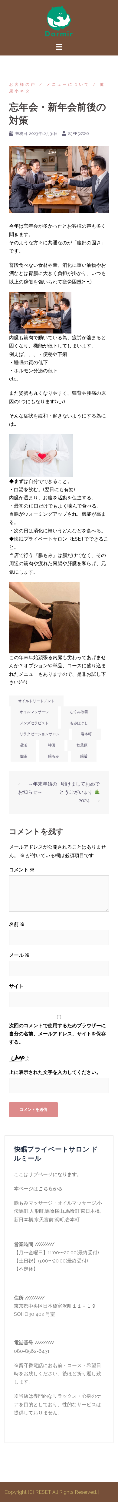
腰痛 (23, 756)
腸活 (83, 756)
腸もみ (53, 756)
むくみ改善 (79, 712)
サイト (16, 986)
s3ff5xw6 (78, 133)
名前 (17, 924)
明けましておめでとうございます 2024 (79, 792)
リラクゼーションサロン (40, 734)
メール (19, 955)
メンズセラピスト (34, 723)
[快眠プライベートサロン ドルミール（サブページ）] (58, 21)
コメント (21, 870)
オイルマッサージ (34, 712)
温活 (23, 745)
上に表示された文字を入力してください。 (55, 1072)
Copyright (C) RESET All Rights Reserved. (51, 1492)
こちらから (50, 1189)
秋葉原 (82, 745)
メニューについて (68, 84)
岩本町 (86, 734)
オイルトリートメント (36, 701)
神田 (51, 745)
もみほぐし (79, 723)
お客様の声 (22, 84)
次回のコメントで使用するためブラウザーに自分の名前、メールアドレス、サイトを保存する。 (57, 1034)
